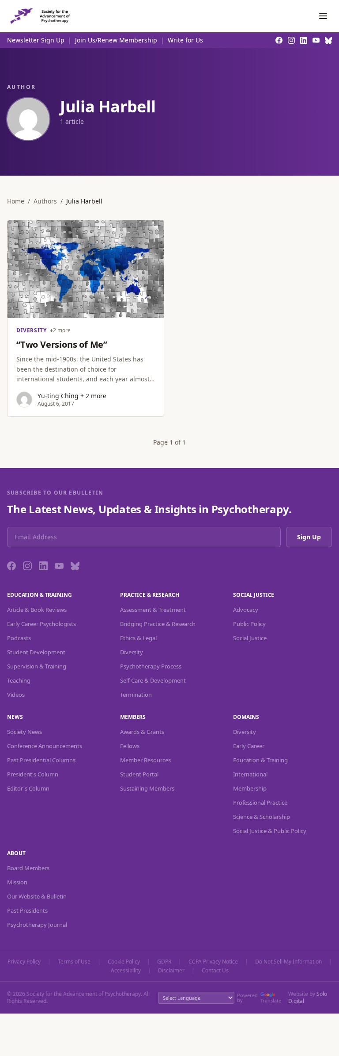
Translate (270, 1000)
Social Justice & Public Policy (269, 831)
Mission (17, 882)
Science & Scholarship (261, 817)
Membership (250, 788)
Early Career (248, 746)
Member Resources (145, 760)
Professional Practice (260, 802)
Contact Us (215, 970)
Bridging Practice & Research (158, 624)
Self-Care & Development (153, 680)
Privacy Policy (24, 961)
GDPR (164, 961)
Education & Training (260, 760)
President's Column (32, 774)
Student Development (36, 652)
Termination (136, 695)
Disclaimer (171, 970)
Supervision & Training (36, 666)
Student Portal (139, 774)
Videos (16, 695)
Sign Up (309, 537)
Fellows (129, 746)
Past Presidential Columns (41, 760)
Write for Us (185, 40)
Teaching (18, 680)
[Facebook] (11, 565)
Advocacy (245, 610)
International (250, 774)
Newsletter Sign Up (35, 40)
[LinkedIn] (43, 565)
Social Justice (250, 638)
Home (15, 201)
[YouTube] (59, 565)
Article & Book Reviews (37, 610)
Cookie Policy (124, 961)
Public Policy (249, 624)
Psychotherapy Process (150, 666)
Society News (24, 732)
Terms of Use (74, 961)
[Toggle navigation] (323, 16)
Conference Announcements (44, 746)
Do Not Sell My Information (288, 961)
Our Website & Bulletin (37, 896)
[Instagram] (27, 565)
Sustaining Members (147, 788)
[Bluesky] (75, 565)
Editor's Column (28, 788)
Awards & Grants (142, 732)
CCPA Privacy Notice (213, 961)
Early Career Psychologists (41, 624)
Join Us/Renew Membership (116, 40)
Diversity (131, 652)
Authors (45, 201)
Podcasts (19, 638)
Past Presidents (27, 910)
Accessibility (126, 970)
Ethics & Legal (138, 638)
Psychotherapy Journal (37, 925)
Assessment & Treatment (153, 610)
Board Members (28, 868)
